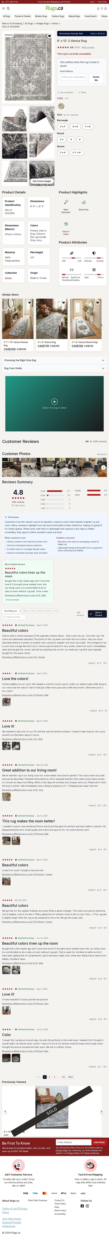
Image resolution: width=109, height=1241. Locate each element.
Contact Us (59, 1200)
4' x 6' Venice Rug (47, 342)
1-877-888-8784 (11, 2)
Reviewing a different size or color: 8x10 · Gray (22, 790)
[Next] (101, 325)
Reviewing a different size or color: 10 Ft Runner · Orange (27, 874)
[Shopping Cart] (105, 8)
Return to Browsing (12, 23)
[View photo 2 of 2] (16, 746)
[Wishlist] (101, 8)
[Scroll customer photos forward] (103, 467)
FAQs (56, 1207)
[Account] (98, 8)
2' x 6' (63, 152)
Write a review (87, 47)
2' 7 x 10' (77, 152)
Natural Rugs (74, 16)
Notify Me (96, 79)
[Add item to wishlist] (29, 302)
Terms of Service (91, 1153)
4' (71, 139)
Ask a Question (66, 92)
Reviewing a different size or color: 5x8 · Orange (23, 657)
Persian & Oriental (22, 16)
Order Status (60, 1204)
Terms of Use (9, 1208)
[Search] (8, 8)
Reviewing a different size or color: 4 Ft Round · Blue (25, 1051)
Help (92, 2)
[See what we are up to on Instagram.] (87, 1206)
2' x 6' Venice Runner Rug (84, 342)
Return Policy (60, 1210)
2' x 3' (63, 126)
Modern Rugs (41, 16)
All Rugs (6, 16)
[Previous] (5, 325)
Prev (38, 1077)
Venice (55, 23)
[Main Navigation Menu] (3, 8)
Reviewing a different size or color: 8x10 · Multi (25, 595)
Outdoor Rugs (58, 16)
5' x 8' (88, 126)
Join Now (99, 1142)
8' (80, 139)
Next (71, 1077)
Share (83, 92)
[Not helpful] (106, 711)
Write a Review (98, 613)
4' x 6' (75, 126)
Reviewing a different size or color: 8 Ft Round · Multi (25, 695)
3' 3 (61, 139)
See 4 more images (42, 181)
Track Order (102, 2)
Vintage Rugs (42, 23)
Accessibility (60, 1214)
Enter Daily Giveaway (37, 1200)
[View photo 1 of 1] (6, 702)
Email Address (66, 71)
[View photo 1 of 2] (6, 746)
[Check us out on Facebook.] (82, 1206)
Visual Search (91, 16)
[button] (49, 36)
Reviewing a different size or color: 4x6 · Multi (22, 739)
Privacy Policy (62, 1150)
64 (63, 1077)
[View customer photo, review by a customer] (11, 467)
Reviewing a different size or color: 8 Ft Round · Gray (25, 1003)
